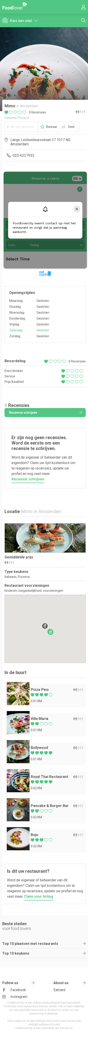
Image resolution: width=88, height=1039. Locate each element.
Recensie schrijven (23, 412)
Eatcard (59, 990)
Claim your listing (38, 896)
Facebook (18, 990)
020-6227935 (23, 155)
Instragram (18, 997)
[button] (50, 632)
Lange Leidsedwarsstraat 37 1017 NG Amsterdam (40, 142)
